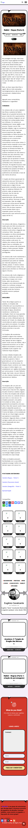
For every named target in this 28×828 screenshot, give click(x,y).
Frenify (9, 823)
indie (23, 581)
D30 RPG (5, 806)
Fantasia (17, 581)
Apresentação (6, 490)
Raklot (22, 583)
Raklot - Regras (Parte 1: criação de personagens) (14, 677)
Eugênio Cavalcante (14, 603)
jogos (6, 583)
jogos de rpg (14, 583)
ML (14, 644)
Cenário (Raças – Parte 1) (10, 478)
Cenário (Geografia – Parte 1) (11, 486)
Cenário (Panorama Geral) (10, 482)
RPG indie (14, 586)
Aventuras (10, 650)
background (8, 581)
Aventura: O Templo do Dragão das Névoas (14, 640)
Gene (21, 35)
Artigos (8, 35)
